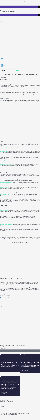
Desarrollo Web (8, 15)
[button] (20, 63)
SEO (30, 15)
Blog (11, 6)
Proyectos (7, 6)
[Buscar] (17, 70)
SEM (26, 15)
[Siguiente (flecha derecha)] (4, 419)
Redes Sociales (21, 15)
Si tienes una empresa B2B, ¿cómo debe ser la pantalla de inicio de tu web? (9, 364)
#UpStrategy (2, 297)
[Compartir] (7, 418)
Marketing (15, 15)
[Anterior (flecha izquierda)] (1, 419)
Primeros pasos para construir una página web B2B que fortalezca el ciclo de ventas (30, 364)
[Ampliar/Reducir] (1, 418)
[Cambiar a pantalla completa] (4, 418)
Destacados (9, 369)
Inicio (2, 6)
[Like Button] (1, 302)
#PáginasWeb (7, 297)
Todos (2, 15)
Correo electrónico (3, 346)
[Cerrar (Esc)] (10, 418)
